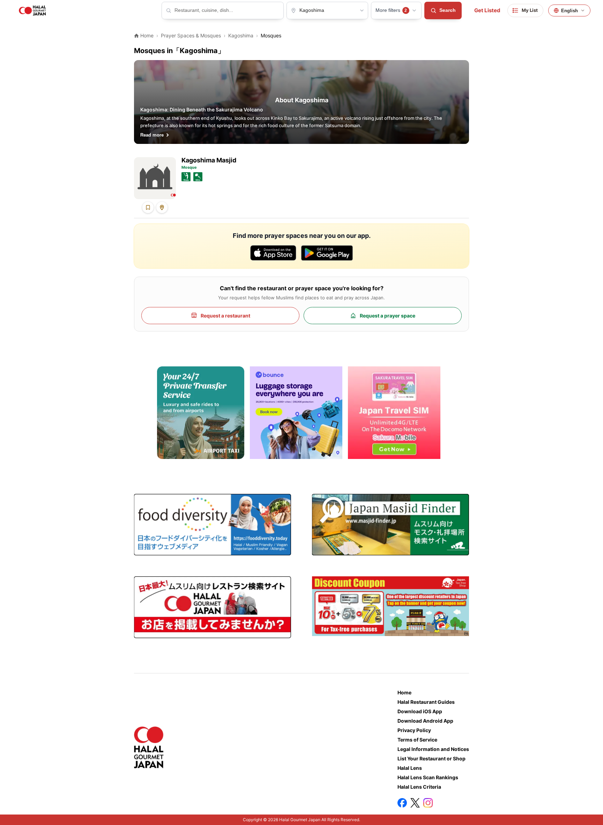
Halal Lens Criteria (419, 787)
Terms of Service (417, 740)
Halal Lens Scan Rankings (427, 777)
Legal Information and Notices (433, 749)
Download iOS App (419, 711)
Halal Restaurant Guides (426, 702)
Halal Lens (409, 768)
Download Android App (425, 721)
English (569, 10)
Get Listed (487, 10)
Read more (152, 135)
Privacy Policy (414, 730)
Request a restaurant (225, 316)
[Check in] (162, 207)
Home (404, 692)
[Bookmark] (148, 207)
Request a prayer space (387, 316)
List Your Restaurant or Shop (431, 758)
